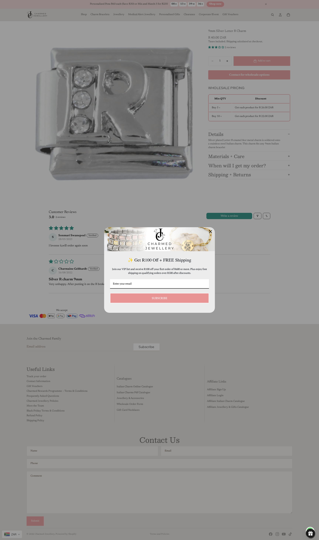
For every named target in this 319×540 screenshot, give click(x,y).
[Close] (210, 231)
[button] (310, 533)
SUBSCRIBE (159, 298)
